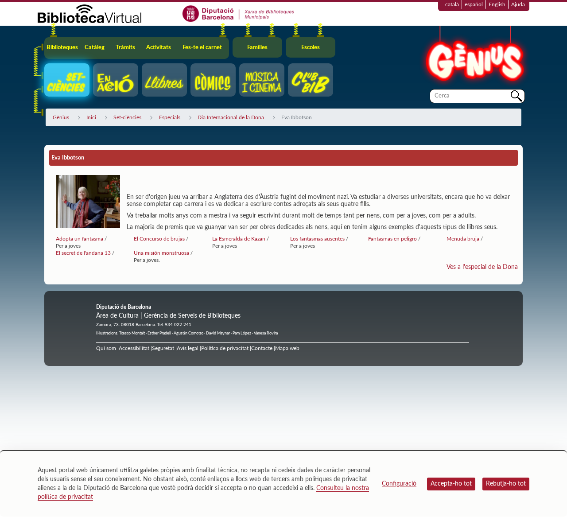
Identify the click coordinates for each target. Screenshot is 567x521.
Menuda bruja (464, 238)
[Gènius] (474, 56)
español (474, 4)
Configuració (399, 484)
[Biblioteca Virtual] (89, 13)
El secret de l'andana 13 (84, 253)
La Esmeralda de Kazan (238, 238)
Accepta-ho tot (451, 484)
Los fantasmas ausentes (317, 238)
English (497, 4)
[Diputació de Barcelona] (238, 13)
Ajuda (518, 4)
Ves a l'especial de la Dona (482, 267)
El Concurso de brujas (160, 238)
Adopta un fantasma (79, 238)
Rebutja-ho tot (506, 484)
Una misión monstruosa (162, 253)
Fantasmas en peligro (393, 238)
